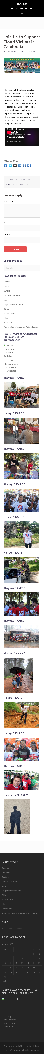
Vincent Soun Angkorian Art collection (21, 327)
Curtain (7, 291)
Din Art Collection (12, 295)
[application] (22, 137)
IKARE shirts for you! (15, 184)
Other (6, 309)
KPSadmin (31, 51)
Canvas (7, 281)
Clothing (7, 286)
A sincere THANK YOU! (20, 179)
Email (7, 234)
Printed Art (9, 322)
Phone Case (9, 313)
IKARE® (22, 3)
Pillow (6, 318)
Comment (8, 201)
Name (7, 222)
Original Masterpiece (13, 304)
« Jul (4, 981)
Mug (5, 300)
